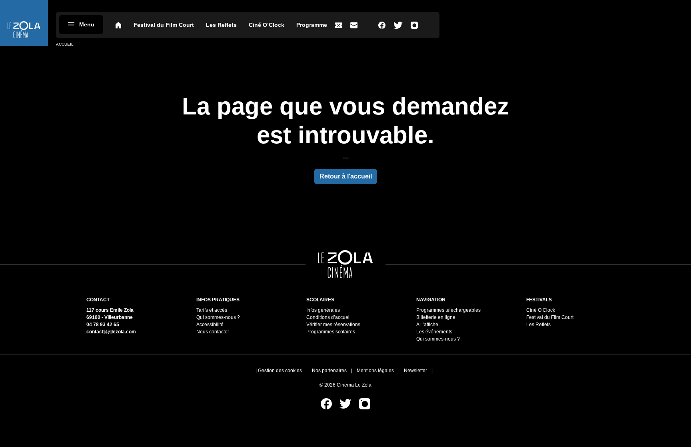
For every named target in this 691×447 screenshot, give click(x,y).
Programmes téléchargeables (448, 310)
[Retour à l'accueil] (24, 23)
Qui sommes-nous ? (218, 317)
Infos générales (323, 310)
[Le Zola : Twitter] (398, 25)
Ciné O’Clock (266, 25)
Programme (311, 25)
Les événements (434, 332)
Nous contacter (212, 332)
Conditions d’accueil (328, 317)
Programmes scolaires (330, 332)
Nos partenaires (329, 370)
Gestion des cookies (280, 370)
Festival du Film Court (164, 25)
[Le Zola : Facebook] (381, 25)
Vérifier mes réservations (333, 324)
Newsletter (415, 370)
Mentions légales (375, 370)
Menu (86, 24)
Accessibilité (210, 324)
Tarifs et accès (211, 310)
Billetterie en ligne (435, 317)
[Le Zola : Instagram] (414, 25)
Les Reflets (221, 25)
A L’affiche (427, 324)
